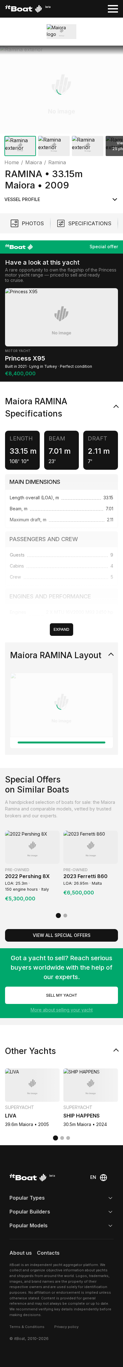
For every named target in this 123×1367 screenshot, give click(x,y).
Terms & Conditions (26, 1327)
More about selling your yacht (62, 1009)
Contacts (48, 1253)
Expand (61, 629)
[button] (61, 90)
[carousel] (61, 102)
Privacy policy (66, 1327)
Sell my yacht (61, 995)
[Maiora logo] (62, 31)
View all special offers (62, 935)
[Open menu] (113, 9)
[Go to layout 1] (61, 742)
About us (20, 1253)
